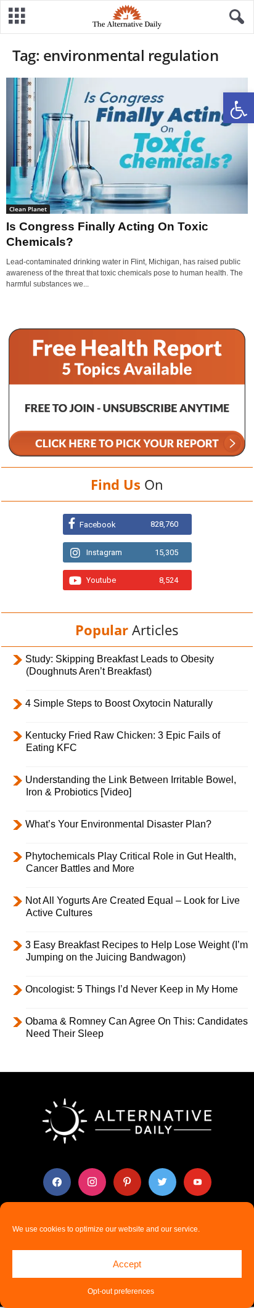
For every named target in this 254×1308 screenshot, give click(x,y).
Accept (127, 1264)
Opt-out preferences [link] (121, 1291)
